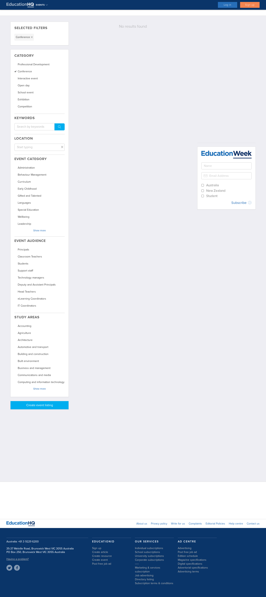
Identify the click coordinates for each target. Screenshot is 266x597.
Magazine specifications (192, 560)
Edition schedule (188, 556)
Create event (100, 560)
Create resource (102, 556)
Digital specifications (190, 563)
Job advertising (144, 575)
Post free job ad (101, 563)
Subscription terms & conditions (154, 583)
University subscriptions (149, 556)
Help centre (236, 523)
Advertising (184, 548)
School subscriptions (147, 552)
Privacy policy (159, 523)
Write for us (178, 523)
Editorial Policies (215, 523)
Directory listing (144, 579)
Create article (100, 552)
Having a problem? (17, 559)
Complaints (195, 523)
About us (141, 523)
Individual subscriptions (149, 548)
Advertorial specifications (193, 567)
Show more (39, 230)
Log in (227, 4)
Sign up (250, 4)
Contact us (253, 523)
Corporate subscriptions (149, 560)
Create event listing (39, 405)
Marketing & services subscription (147, 569)
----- (137, 563)
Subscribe (239, 203)
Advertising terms (188, 571)
